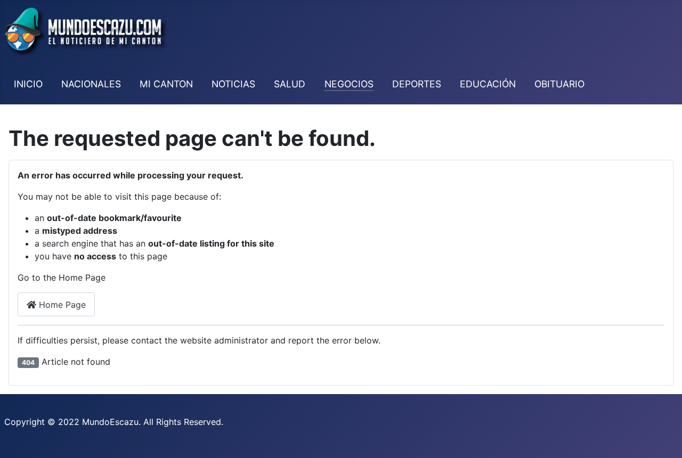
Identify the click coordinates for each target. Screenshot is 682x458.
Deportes (416, 83)
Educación (488, 83)
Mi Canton (166, 83)
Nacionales (91, 83)
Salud (289, 83)
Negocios (349, 83)
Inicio (28, 83)
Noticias (233, 83)
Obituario (559, 83)
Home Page (61, 304)
